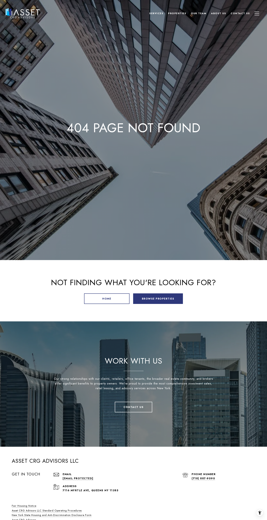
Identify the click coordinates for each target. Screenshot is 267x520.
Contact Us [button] (133, 407)
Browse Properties (158, 298)
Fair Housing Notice (24, 506)
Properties (177, 13)
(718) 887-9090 (203, 478)
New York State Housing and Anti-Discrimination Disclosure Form (52, 515)
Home (106, 298)
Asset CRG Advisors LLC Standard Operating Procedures (47, 510)
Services (156, 13)
